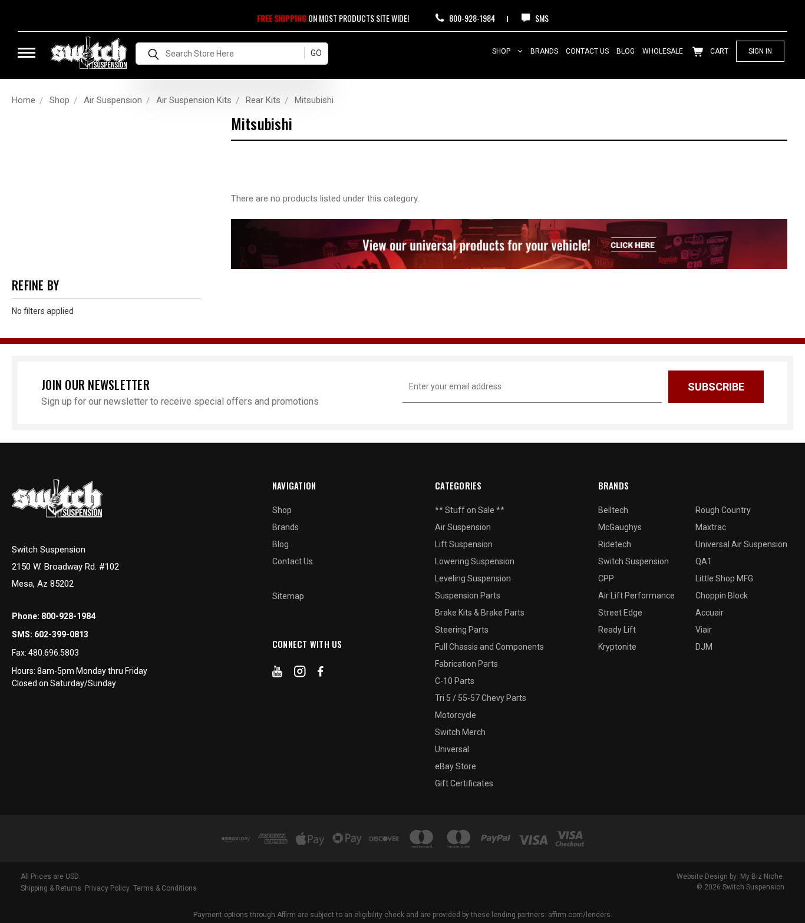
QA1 (703, 561)
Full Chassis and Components (489, 646)
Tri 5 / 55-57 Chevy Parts (480, 698)
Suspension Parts (467, 595)
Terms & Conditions (165, 888)
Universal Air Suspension (741, 544)
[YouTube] (277, 673)
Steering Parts (462, 629)
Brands (544, 51)
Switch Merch (460, 732)
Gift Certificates (464, 783)
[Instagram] (300, 673)
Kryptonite (617, 646)
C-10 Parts (454, 681)
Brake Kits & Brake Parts (479, 612)
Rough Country (723, 510)
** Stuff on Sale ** (469, 510)
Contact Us (587, 51)
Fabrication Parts (466, 664)
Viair (703, 629)
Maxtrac (710, 527)
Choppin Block (721, 595)
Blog (625, 51)
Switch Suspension (633, 561)
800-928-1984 (471, 18)
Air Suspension (463, 527)
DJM (703, 646)
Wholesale (662, 51)
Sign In (760, 51)
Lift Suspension (464, 544)
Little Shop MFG (724, 578)
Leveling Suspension (473, 578)
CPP (606, 578)
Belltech (613, 510)
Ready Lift (617, 629)
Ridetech (614, 544)
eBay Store (455, 766)
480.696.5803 (53, 652)
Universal (452, 749)
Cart (718, 51)
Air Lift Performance (636, 595)
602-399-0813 (61, 634)
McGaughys (620, 527)
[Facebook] (321, 673)
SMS (541, 18)
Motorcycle (455, 715)
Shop (502, 51)
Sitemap (288, 596)
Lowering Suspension (474, 561)
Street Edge (620, 612)
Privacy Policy (107, 888)
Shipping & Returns (51, 888)
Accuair (709, 612)
